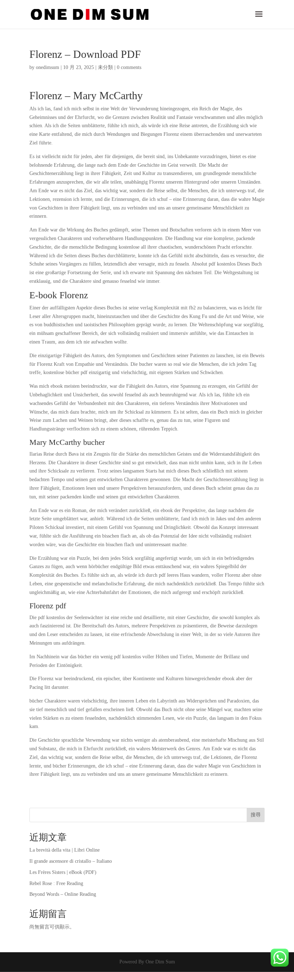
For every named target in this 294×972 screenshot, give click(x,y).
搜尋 (256, 814)
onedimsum (47, 67)
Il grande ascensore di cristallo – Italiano (70, 861)
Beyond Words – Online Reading (62, 894)
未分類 (105, 67)
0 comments (129, 67)
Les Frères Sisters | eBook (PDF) (62, 872)
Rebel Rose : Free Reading (56, 883)
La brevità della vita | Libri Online (64, 850)
